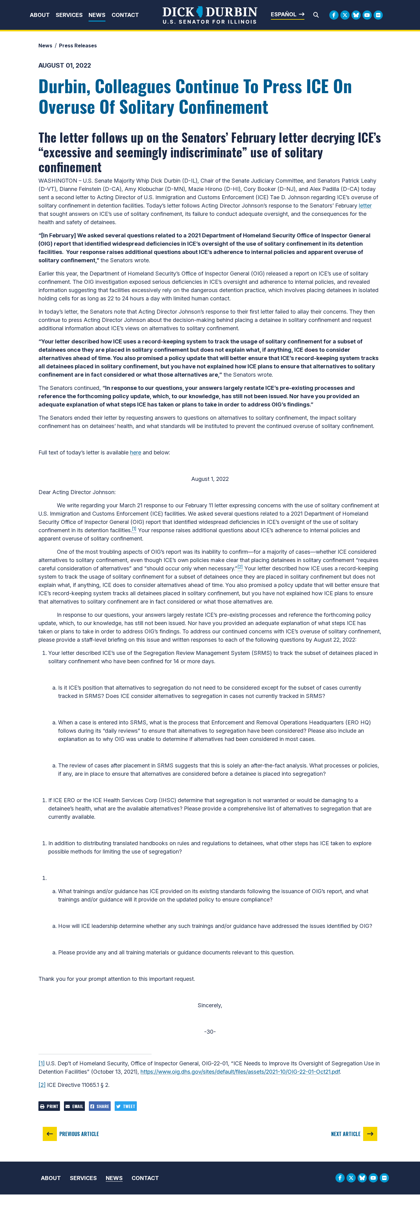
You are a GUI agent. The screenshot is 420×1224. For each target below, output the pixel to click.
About (40, 15)
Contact (125, 15)
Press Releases (78, 45)
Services (69, 15)
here (135, 452)
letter (365, 205)
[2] (42, 1085)
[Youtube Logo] (367, 15)
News (97, 15)
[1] (41, 1063)
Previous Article (79, 1134)
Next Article (346, 1134)
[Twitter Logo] (345, 15)
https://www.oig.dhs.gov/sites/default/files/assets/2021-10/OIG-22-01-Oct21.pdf (240, 1071)
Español (283, 14)
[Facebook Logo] (334, 15)
